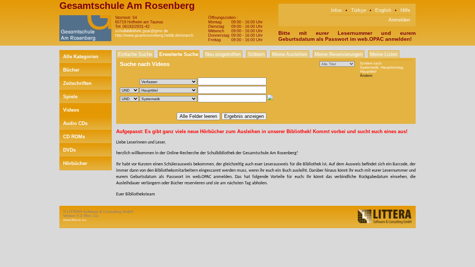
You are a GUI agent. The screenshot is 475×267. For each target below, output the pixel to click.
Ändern (366, 75)
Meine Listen (383, 54)
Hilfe (405, 10)
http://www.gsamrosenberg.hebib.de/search (154, 35)
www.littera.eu (74, 220)
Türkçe (358, 10)
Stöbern (256, 54)
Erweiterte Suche (178, 54)
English (383, 10)
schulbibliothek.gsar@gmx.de (141, 31)
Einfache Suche (135, 54)
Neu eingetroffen (222, 54)
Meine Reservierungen (339, 54)
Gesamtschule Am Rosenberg (127, 5)
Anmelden (399, 20)
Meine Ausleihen (289, 54)
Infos (336, 10)
